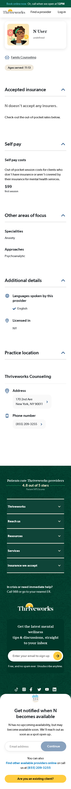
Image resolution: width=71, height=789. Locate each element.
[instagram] (24, 689)
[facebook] (32, 689)
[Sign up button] (57, 656)
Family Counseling (23, 57)
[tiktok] (16, 689)
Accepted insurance (25, 89)
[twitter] (39, 689)
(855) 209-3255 (39, 768)
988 (15, 591)
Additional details (23, 280)
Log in (62, 12)
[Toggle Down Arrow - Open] (59, 506)
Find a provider (41, 12)
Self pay (13, 144)
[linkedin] (54, 689)
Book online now (17, 3)
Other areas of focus (25, 215)
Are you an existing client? (35, 779)
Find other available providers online (31, 763)
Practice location (22, 352)
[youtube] (47, 689)
